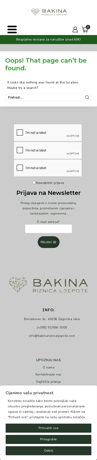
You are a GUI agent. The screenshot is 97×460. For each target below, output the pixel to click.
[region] (48, 422)
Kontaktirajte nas (49, 374)
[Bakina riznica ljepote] (48, 12)
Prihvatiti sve (48, 428)
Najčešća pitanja (48, 382)
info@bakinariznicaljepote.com (52, 336)
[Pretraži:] (48, 97)
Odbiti (48, 450)
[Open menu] (12, 29)
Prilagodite (48, 439)
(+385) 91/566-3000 (52, 327)
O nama (48, 367)
